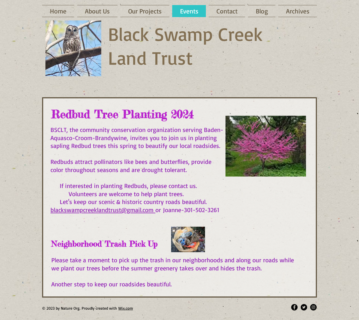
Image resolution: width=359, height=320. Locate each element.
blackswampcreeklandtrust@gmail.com (102, 210)
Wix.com (125, 308)
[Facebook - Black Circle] (294, 307)
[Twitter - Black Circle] (304, 307)
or (159, 210)
